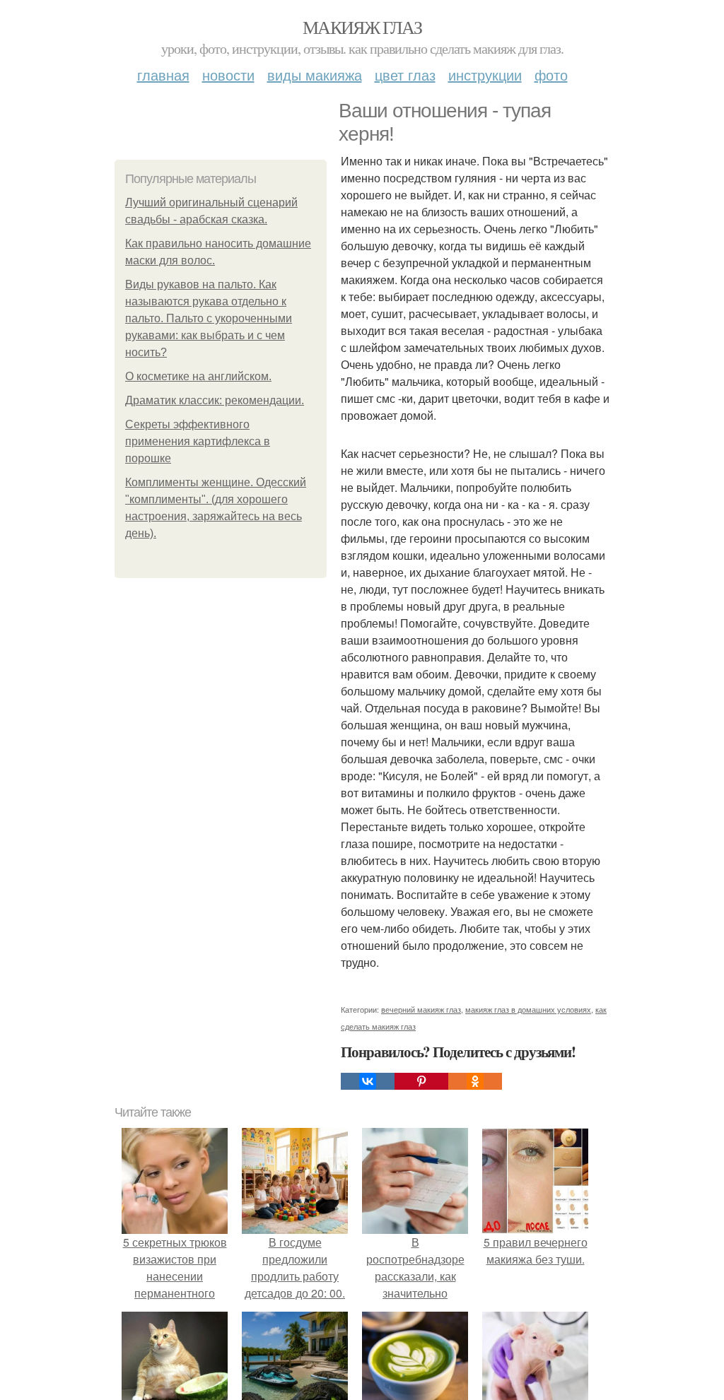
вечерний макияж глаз (421, 1009)
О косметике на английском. (198, 376)
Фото (551, 74)
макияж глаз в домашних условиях (528, 1009)
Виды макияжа (314, 74)
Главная (163, 74)
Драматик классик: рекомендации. (214, 400)
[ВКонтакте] (368, 1081)
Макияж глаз (362, 27)
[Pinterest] (421, 1081)
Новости (228, 74)
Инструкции (485, 74)
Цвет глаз (405, 74)
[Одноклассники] (475, 1081)
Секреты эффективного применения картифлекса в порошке (197, 441)
